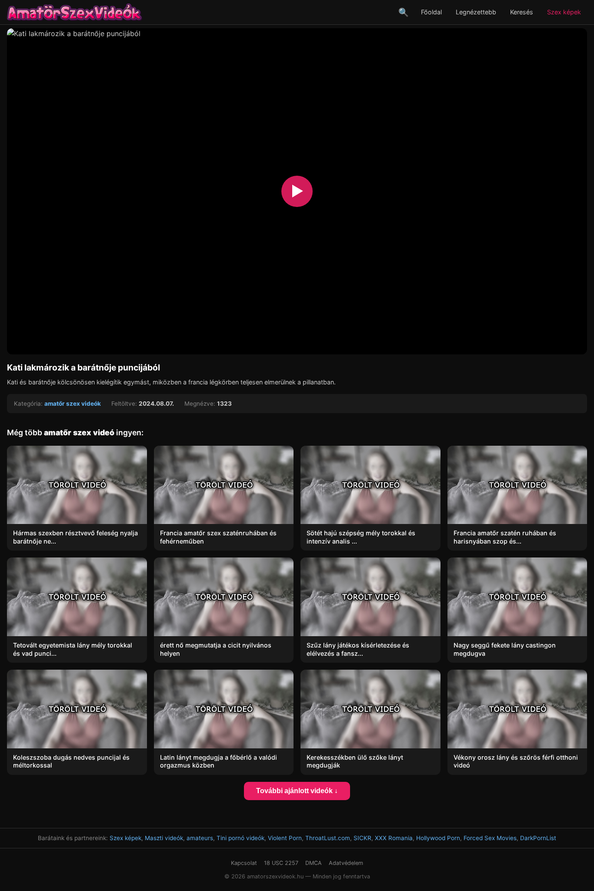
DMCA (313, 863)
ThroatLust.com (327, 837)
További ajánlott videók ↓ (297, 790)
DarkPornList (538, 837)
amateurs (200, 837)
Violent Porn (285, 837)
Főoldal (431, 12)
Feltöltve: (124, 403)
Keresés (521, 12)
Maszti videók (164, 837)
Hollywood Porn (438, 837)
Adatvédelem (346, 863)
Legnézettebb (476, 12)
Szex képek (564, 12)
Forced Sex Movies (490, 837)
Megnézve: (199, 403)
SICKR (362, 837)
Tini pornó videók (240, 837)
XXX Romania (394, 837)
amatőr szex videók (72, 403)
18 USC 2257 (281, 863)
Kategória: (28, 403)
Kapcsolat (244, 863)
